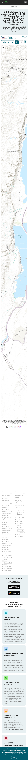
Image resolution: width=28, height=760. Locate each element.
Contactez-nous (13, 729)
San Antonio (20, 521)
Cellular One (7, 566)
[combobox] (5, 38)
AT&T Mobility (8, 557)
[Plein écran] (25, 38)
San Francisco (21, 533)
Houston (19, 516)
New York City (21, 510)
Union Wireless (8, 555)
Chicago (19, 514)
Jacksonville (20, 531)
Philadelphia (20, 517)
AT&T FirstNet (8, 568)
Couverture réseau (17, 42)
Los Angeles (20, 512)
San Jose (19, 527)
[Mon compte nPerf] (25, 2)
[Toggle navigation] (2, 2)
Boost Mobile (7, 570)
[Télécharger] (14, 587)
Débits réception (20, 42)
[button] (3, 47)
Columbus (20, 536)
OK (14, 757)
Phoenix (19, 519)
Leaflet (4, 420)
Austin (19, 534)
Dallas (19, 525)
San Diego (20, 523)
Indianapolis (20, 529)
